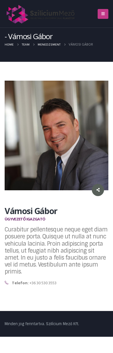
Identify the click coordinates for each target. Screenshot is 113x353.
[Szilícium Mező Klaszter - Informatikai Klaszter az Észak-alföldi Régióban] (41, 14)
